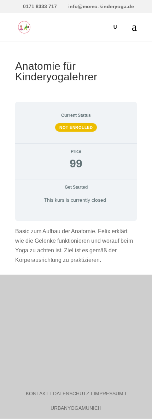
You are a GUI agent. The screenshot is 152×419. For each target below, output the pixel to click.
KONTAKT (37, 393)
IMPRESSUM (108, 393)
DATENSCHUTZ (71, 393)
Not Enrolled (76, 127)
